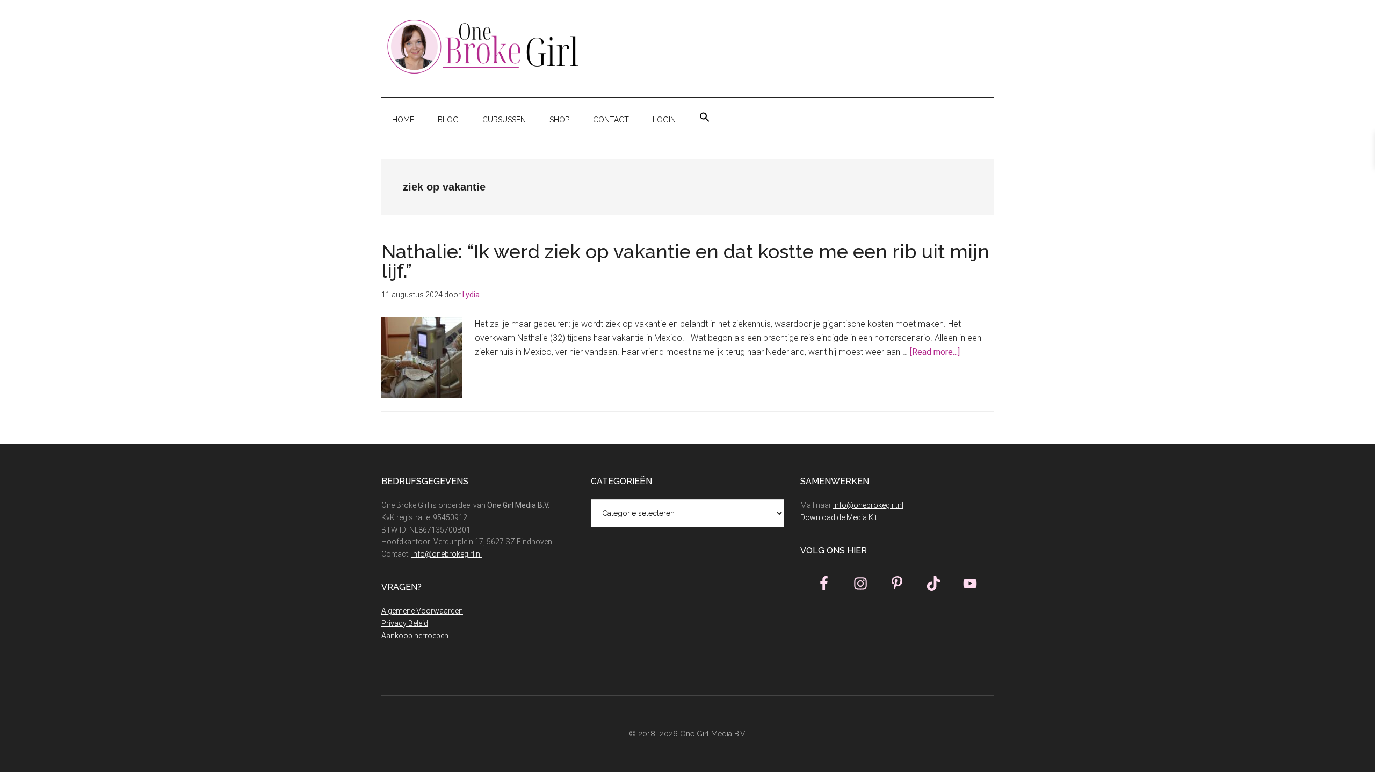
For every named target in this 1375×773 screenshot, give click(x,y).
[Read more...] (935, 352)
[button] (705, 117)
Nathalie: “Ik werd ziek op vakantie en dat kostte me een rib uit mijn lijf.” (685, 261)
